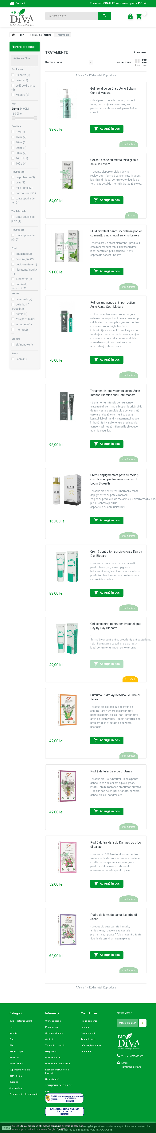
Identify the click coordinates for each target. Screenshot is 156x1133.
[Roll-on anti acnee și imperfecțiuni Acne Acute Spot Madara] (67, 317)
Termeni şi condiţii (54, 1045)
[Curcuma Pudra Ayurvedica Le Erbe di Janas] (67, 710)
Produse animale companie (24, 1094)
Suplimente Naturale (20, 1070)
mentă (22, 329)
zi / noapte (24, 344)
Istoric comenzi (89, 1021)
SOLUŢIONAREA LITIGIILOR (58, 1085)
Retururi (85, 1027)
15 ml (21, 137)
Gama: (15, 108)
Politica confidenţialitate (57, 1063)
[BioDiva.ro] (25, 17)
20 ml (21, 142)
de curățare (25, 259)
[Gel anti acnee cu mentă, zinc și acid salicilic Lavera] (67, 175)
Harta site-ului (52, 1079)
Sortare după (53, 62)
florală (21, 313)
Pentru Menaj (16, 1063)
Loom (21, 359)
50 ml (21, 153)
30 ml (21, 147)
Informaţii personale (91, 1045)
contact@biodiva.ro (131, 1067)
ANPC (48, 1091)
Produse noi (51, 1027)
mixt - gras (24, 187)
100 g (21, 163)
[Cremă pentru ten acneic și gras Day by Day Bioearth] (67, 566)
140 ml (22, 158)
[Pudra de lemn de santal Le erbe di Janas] (67, 930)
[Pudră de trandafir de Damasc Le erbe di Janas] (67, 857)
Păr (11, 1045)
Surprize (14, 1082)
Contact (20, 3)
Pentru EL (14, 1057)
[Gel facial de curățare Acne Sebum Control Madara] (67, 103)
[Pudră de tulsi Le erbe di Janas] (67, 786)
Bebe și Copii (16, 1051)
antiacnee (24, 253)
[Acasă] (13, 35)
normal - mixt (26, 193)
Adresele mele (88, 1039)
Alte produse (16, 1088)
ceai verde (24, 299)
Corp (12, 1039)
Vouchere (86, 1051)
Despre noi (51, 1051)
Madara (22, 94)
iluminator (24, 278)
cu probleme (25, 177)
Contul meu (89, 1013)
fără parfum (25, 319)
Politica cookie (52, 1057)
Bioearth (23, 74)
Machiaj (14, 1033)
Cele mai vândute (54, 1033)
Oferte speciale (53, 1021)
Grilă (137, 65)
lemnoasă (24, 324)
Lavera (22, 80)
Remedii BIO (16, 1076)
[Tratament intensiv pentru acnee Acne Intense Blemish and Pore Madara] (67, 406)
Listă (144, 65)
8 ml (20, 131)
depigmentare (26, 264)
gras (20, 182)
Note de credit (88, 1033)
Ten (11, 1027)
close (7, 1127)
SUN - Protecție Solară (21, 1021)
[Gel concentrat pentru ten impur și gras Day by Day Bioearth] (67, 639)
